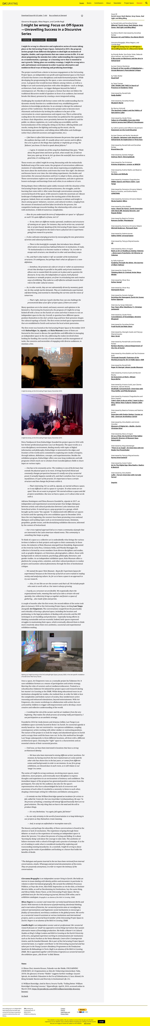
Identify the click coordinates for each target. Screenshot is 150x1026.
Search (146, 3)
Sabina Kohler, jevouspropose (122, 236)
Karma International (119, 457)
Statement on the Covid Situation (124, 130)
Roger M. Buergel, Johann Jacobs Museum (127, 367)
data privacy (87, 1023)
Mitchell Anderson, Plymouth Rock (124, 228)
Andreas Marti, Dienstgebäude (122, 157)
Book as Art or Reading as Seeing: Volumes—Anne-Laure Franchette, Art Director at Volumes (127, 253)
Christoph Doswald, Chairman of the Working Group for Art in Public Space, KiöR (127, 358)
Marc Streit (115, 336)
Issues (81, 3)
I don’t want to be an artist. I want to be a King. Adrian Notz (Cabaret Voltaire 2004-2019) (127, 402)
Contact (63, 1008)
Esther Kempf (116, 282)
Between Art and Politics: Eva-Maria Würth (127, 37)
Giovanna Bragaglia (39, 40)
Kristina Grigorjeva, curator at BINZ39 (125, 164)
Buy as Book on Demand (58, 15)
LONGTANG (115, 193)
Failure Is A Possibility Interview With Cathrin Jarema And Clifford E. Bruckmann (127, 121)
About (108, 3)
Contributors (98, 3)
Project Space (129, 3)
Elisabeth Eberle (117, 103)
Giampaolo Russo (117, 290)
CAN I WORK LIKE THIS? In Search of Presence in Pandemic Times (125, 86)
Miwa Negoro (51, 40)
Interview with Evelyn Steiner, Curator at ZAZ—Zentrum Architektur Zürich (127, 415)
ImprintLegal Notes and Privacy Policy (65, 1012)
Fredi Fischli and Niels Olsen (121, 326)
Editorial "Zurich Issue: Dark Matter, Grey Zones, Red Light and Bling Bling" (127, 26)
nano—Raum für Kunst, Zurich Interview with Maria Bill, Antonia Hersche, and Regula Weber (127, 210)
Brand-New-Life (117, 149)
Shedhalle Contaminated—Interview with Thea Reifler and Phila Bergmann (127, 390)
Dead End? (115, 78)
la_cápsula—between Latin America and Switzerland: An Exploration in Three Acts (127, 138)
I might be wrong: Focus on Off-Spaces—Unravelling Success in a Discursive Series (127, 48)
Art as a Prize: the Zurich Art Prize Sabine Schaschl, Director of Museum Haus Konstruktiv (126, 438)
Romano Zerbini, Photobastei (122, 220)
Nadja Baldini (116, 95)
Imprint (114, 482)
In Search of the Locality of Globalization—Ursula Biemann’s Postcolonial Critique (127, 69)
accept (101, 1021)
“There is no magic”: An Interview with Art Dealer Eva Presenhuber (127, 449)
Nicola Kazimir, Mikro (119, 201)
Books (89, 3)
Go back (24, 996)
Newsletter (117, 3)
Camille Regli (26, 40)
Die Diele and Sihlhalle (119, 174)
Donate (139, 3)
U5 (112, 243)
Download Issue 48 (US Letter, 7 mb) (34, 15)
